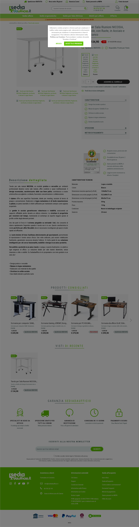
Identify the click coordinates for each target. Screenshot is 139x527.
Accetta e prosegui (73, 44)
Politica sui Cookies (57, 37)
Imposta (59, 43)
